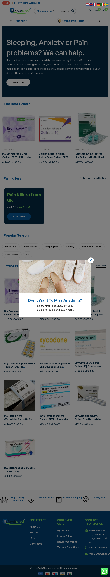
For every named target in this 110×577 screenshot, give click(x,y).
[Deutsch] (98, 4)
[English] (91, 4)
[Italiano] (102, 4)
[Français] (95, 4)
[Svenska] (106, 4)
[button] (91, 260)
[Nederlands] (87, 4)
